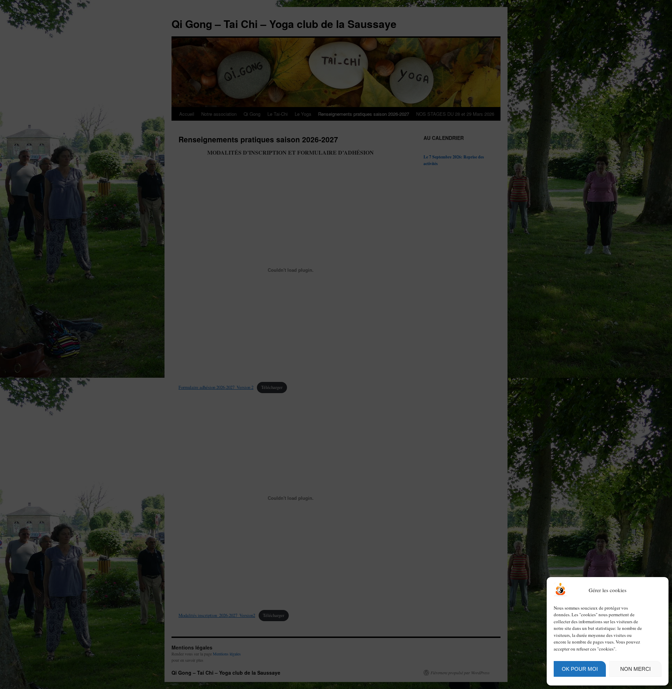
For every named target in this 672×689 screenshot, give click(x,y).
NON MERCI (635, 669)
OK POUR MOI (580, 669)
